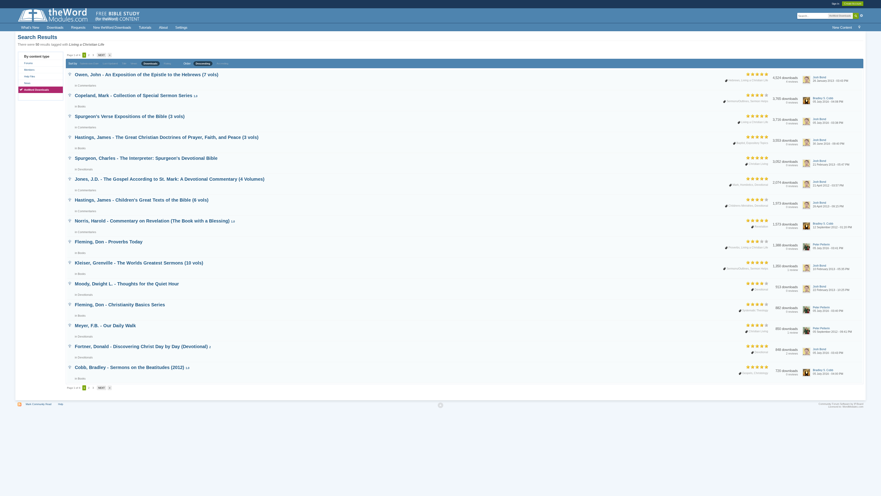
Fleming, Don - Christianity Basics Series (120, 304)
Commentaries (87, 85)
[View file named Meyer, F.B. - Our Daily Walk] (70, 325)
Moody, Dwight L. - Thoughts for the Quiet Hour (127, 283)
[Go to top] (440, 405)
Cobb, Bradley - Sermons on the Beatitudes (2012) (132, 367)
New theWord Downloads (112, 27)
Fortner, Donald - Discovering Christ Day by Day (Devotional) (143, 346)
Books (82, 106)
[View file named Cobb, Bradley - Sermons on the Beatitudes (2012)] (70, 367)
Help (60, 404)
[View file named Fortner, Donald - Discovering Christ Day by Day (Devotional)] (70, 346)
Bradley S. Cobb (823, 98)
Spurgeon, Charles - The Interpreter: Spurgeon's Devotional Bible (146, 158)
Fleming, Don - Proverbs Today (108, 241)
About (163, 27)
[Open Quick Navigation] (859, 27)
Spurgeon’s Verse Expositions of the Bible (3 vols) (130, 116)
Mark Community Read (38, 404)
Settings (181, 27)
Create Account (852, 3)
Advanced (861, 15)
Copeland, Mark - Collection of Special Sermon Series (136, 95)
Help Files (29, 76)
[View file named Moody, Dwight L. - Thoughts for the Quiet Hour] (70, 283)
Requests (78, 27)
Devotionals (85, 169)
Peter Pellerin (821, 244)
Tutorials (145, 27)
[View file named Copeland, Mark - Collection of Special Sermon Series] (70, 95)
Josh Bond (819, 77)
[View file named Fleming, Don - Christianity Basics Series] (70, 304)
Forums (28, 63)
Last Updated (110, 63)
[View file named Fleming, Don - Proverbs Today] (70, 241)
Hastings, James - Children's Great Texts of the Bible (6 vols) (142, 200)
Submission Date (89, 63)
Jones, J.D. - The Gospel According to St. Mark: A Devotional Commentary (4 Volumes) (170, 179)
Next (101, 55)
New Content (842, 27)
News (27, 83)
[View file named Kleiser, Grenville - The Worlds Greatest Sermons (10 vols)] (70, 262)
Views (134, 63)
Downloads (55, 27)
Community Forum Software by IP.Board (841, 404)
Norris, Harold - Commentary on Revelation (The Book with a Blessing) (155, 220)
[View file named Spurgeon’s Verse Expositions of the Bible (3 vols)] (70, 116)
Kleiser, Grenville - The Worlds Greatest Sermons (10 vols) (139, 262)
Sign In (835, 3)
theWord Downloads (36, 89)
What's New (30, 27)
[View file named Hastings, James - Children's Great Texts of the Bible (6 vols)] (70, 199)
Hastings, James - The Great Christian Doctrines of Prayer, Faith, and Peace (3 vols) (167, 137)
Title (124, 63)
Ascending (222, 63)
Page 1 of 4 (73, 55)
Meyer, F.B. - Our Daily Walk (105, 325)
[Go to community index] (79, 15)
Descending (203, 63)
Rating (167, 63)
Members (29, 69)
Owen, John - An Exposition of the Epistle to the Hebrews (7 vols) (146, 74)
